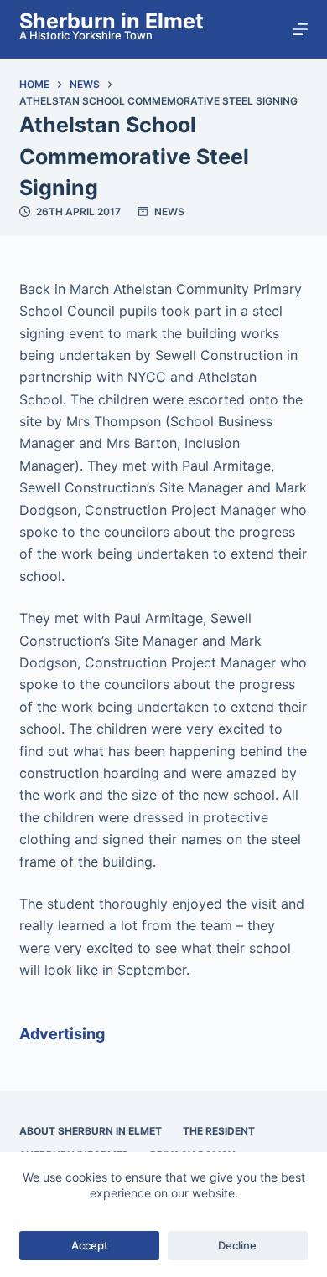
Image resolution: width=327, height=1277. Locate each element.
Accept (89, 1245)
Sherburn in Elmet (111, 20)
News (169, 211)
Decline (237, 1245)
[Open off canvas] (300, 29)
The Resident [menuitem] (219, 1131)
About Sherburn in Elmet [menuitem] (90, 1131)
